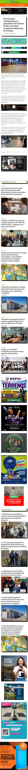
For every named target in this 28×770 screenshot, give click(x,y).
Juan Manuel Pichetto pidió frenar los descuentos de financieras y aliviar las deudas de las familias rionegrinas (13, 191)
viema (24, 152)
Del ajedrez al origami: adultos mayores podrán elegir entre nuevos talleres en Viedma (13, 321)
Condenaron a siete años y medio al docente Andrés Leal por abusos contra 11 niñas (12, 573)
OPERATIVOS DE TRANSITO (13, 152)
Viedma (5, 33)
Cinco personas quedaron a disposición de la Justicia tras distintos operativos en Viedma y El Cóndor (14, 546)
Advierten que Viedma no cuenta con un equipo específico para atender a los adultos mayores (13, 517)
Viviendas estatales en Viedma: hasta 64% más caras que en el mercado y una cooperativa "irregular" (13, 290)
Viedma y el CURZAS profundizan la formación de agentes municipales (12, 351)
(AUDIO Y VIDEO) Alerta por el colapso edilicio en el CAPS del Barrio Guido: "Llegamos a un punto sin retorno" (12, 224)
